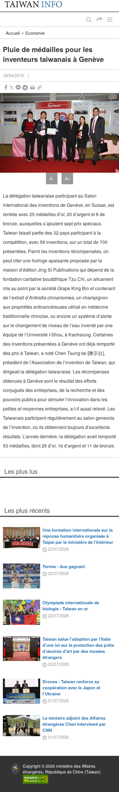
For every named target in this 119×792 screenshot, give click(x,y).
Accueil (13, 33)
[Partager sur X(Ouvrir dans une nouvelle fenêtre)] (12, 87)
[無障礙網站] (35, 778)
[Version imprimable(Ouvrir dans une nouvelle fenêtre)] (32, 87)
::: (6, 3)
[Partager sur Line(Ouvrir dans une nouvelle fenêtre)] (18, 87)
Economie (34, 33)
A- (52, 178)
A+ (67, 178)
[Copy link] (39, 87)
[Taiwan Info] (36, 6)
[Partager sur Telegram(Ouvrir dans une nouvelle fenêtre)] (25, 87)
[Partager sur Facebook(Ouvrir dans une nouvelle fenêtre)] (6, 87)
